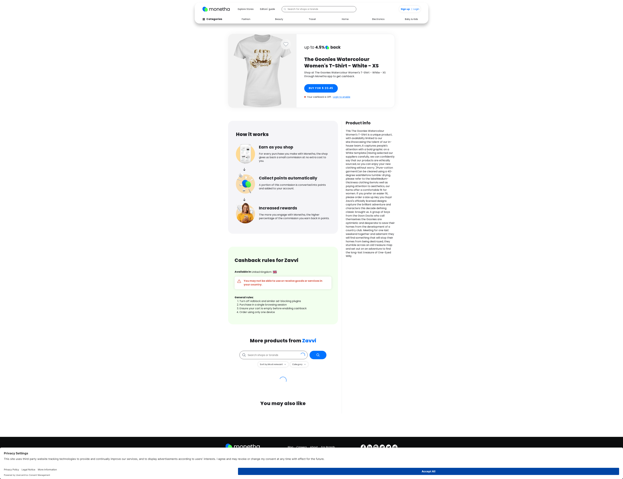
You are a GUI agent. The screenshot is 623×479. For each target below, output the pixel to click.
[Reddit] (394, 447)
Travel (312, 19)
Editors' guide (267, 9)
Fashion (246, 19)
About (314, 447)
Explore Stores (246, 9)
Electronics (378, 19)
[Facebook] (363, 447)
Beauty (279, 19)
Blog (290, 447)
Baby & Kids (411, 19)
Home (345, 19)
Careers (301, 447)
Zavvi (309, 340)
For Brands (328, 447)
